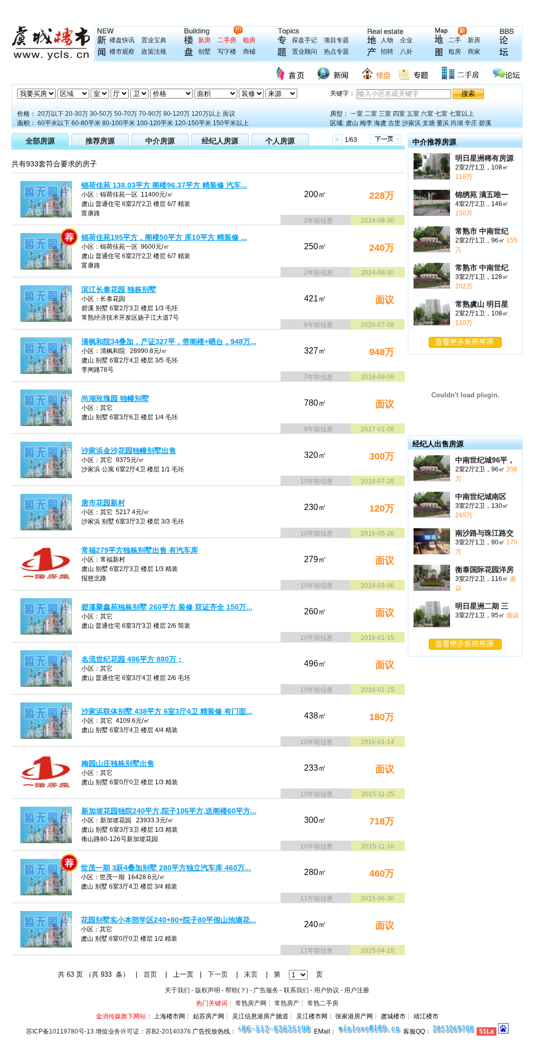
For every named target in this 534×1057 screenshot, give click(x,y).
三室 (385, 113)
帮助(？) (236, 990)
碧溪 (485, 123)
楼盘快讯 (122, 40)
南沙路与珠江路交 (484, 533)
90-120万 (176, 113)
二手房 (226, 40)
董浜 (442, 123)
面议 (229, 113)
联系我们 (296, 990)
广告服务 (265, 990)
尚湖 (457, 123)
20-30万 (76, 113)
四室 (399, 113)
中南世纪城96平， (485, 460)
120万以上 (206, 113)
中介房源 (160, 141)
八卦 (406, 51)
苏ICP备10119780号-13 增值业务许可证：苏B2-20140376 (108, 1031)
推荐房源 (100, 141)
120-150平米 (193, 123)
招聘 (387, 51)
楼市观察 (122, 51)
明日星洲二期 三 (481, 606)
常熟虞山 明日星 (481, 304)
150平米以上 (231, 123)
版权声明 (207, 990)
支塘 (428, 123)
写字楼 (226, 51)
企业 (406, 40)
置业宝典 (153, 40)
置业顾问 (304, 51)
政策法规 (153, 51)
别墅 (204, 51)
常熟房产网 (250, 1003)
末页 (251, 974)
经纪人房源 (220, 141)
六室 (427, 113)
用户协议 (326, 990)
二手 (454, 40)
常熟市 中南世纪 (481, 231)
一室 (356, 113)
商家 (474, 51)
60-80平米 (86, 123)
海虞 (380, 123)
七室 (441, 113)
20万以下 (51, 113)
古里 (394, 123)
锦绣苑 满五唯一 (481, 194)
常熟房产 (286, 1003)
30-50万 (101, 113)
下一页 (218, 974)
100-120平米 (155, 123)
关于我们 (177, 990)
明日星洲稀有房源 (484, 158)
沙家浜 (411, 123)
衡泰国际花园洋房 (484, 569)
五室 (413, 113)
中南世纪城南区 (480, 496)
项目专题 (336, 40)
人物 (387, 40)
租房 (249, 40)
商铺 (249, 51)
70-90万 (150, 113)
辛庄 (471, 123)
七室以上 (461, 113)
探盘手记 (304, 40)
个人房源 (280, 141)
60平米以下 (54, 123)
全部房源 (40, 141)
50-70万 (125, 113)
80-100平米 (118, 123)
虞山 (352, 123)
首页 (150, 974)
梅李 (366, 123)
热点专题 (336, 51)
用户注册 (356, 990)
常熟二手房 (322, 1003)
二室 (371, 113)
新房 (204, 40)
